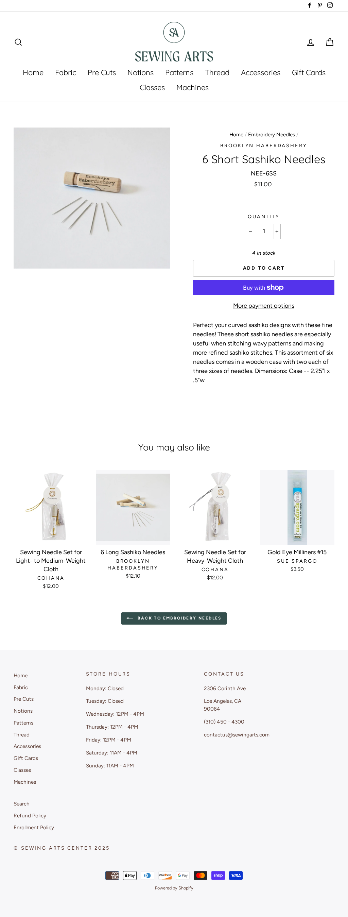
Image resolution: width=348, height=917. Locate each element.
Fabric (65, 72)
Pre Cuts (102, 72)
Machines (192, 87)
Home (33, 72)
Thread (217, 72)
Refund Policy (30, 815)
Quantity (264, 217)
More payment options (263, 305)
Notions (140, 72)
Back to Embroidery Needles (179, 618)
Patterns (179, 72)
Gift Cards (309, 72)
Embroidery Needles (271, 134)
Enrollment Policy (34, 827)
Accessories (260, 72)
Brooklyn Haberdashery (263, 145)
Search (22, 803)
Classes (152, 87)
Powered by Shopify (174, 887)
